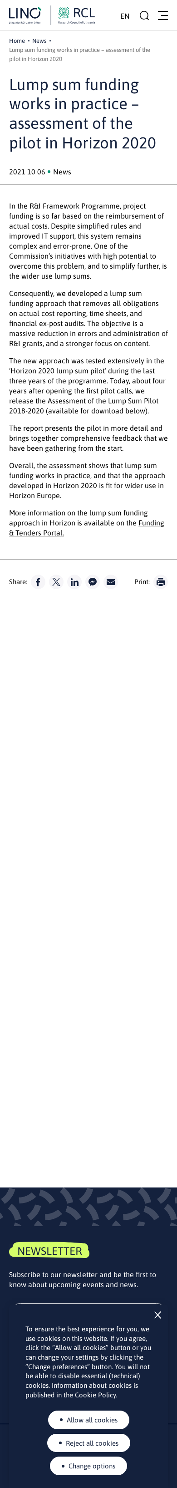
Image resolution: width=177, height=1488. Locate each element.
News (39, 40)
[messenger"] (92, 582)
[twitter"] (56, 582)
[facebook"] (38, 582)
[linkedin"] (74, 582)
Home (17, 40)
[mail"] (110, 582)
